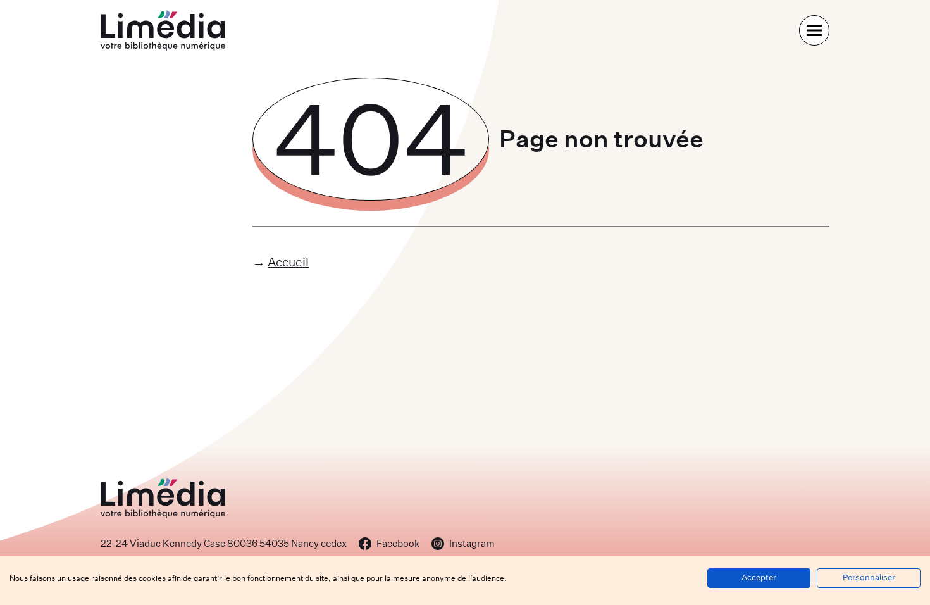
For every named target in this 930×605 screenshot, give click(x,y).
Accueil (288, 261)
